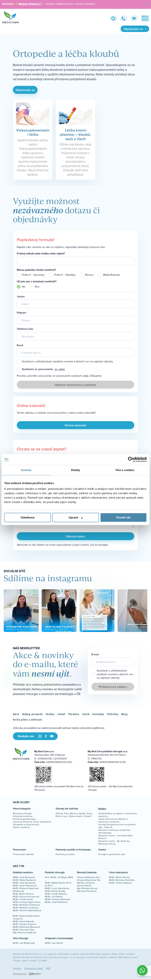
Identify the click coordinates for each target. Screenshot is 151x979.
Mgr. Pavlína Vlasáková (24, 932)
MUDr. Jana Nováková (24, 882)
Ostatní (88, 816)
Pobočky (112, 714)
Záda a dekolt (76, 816)
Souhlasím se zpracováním (43, 369)
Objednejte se (133, 29)
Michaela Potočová (86, 891)
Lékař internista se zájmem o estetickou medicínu (113, 820)
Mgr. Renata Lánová (87, 888)
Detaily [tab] (75, 470)
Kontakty (98, 714)
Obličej (59, 813)
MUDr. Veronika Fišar (23, 929)
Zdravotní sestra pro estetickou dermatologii (114, 831)
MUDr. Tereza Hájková (120, 882)
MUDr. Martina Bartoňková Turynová (26, 917)
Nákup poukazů (32, 714)
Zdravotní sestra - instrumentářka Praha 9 (115, 837)
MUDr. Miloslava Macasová (26, 926)
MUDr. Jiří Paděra (53, 896)
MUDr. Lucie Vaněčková (57, 888)
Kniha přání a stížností (27, 720)
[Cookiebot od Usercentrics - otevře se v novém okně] (131, 459)
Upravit (73, 517)
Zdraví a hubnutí (21, 827)
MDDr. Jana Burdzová (24, 877)
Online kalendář (76, 425)
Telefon (123, 18)
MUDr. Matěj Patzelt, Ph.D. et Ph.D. (58, 884)
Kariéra (102, 808)
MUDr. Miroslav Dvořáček (122, 880)
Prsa (66, 813)
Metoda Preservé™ (30, 4)
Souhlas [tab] (26, 470)
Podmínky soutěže (65, 854)
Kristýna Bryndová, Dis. (89, 880)
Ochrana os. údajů (33, 968)
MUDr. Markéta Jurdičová (25, 907)
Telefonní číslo (25, 329)
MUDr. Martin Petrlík (119, 877)
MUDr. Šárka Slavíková (24, 880)
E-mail (95, 654)
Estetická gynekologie (24, 818)
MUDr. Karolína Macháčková (27, 910)
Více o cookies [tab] (124, 470)
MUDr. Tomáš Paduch (55, 893)
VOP (48, 968)
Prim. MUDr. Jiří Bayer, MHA (59, 877)
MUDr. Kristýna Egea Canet (26, 902)
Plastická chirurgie (22, 813)
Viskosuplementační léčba (33, 132)
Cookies (17, 968)
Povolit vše (123, 517)
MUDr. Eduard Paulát (23, 921)
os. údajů (60, 369)
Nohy (89, 813)
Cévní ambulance (42, 821)
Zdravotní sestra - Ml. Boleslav (113, 841)
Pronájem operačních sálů (111, 854)
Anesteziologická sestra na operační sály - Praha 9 (117, 826)
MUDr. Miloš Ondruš (23, 893)
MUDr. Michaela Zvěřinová (26, 904)
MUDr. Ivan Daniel (54, 942)
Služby (50, 714)
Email (134, 18)
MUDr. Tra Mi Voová (23, 899)
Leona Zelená (84, 885)
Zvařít (146, 4)
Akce (16, 714)
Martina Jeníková (85, 882)
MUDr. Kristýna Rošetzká (57, 899)
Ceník (86, 714)
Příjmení (21, 313)
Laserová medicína (22, 821)
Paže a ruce (62, 816)
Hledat (113, 18)
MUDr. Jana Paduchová (24, 885)
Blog (124, 714)
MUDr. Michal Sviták (55, 891)
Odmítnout (27, 517)
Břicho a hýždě (77, 813)
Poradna (73, 714)
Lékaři (61, 714)
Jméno (21, 296)
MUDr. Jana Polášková (56, 902)
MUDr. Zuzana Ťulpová (24, 924)
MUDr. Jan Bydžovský (24, 942)
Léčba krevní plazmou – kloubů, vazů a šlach (75, 134)
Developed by (20, 973)
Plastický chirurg (106, 843)
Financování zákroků (23, 854)
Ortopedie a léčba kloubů (26, 824)
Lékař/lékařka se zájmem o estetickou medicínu (117, 815)
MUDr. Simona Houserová (26, 896)
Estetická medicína (22, 816)
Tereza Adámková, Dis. (88, 877)
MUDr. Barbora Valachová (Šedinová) (26, 890)
